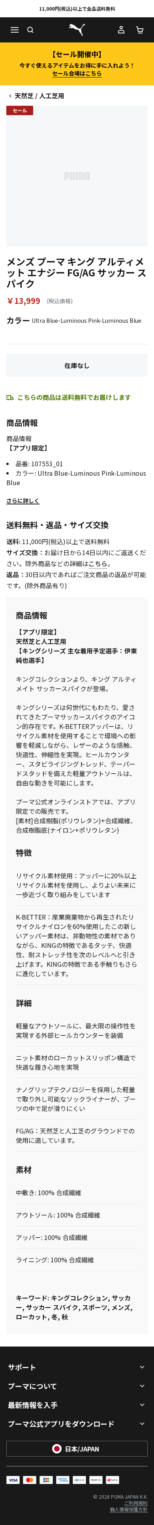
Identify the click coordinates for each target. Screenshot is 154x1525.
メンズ (120, 1307)
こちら (97, 563)
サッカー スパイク (52, 1307)
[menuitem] (136, 1502)
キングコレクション (79, 1297)
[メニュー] (14, 30)
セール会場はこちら (77, 73)
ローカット (31, 1316)
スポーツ (94, 1307)
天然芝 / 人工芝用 (39, 95)
